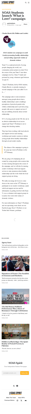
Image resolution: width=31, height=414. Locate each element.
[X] (14, 386)
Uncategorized (6, 9)
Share (25, 24)
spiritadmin (11, 23)
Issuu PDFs (21, 397)
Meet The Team (11, 397)
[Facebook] (17, 386)
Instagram (17, 400)
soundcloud (25, 400)
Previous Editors (9, 400)
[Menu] (28, 2)
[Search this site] (25, 2)
